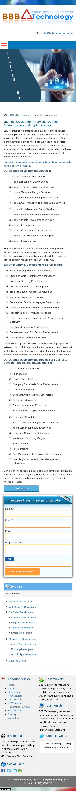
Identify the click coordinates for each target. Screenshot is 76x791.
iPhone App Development (24, 644)
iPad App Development (23, 649)
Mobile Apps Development (22, 639)
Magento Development (22, 622)
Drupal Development (21, 632)
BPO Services (15, 699)
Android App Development (24, 654)
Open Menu (4, 45)
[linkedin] (14, 770)
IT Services (12, 593)
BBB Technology (22, 779)
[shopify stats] (5, 789)
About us (12, 688)
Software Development (20, 601)
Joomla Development (22, 627)
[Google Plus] (20, 770)
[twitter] (9, 770)
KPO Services (15, 710)
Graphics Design (17, 660)
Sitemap (12, 714)
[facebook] (3, 770)
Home (11, 684)
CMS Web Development (21, 612)
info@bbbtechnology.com (55, 779)
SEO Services (15, 703)
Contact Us (13, 718)
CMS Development (20, 115)
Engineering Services (19, 707)
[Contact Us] (21, 488)
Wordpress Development (23, 617)
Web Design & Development (23, 607)
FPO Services (15, 696)
